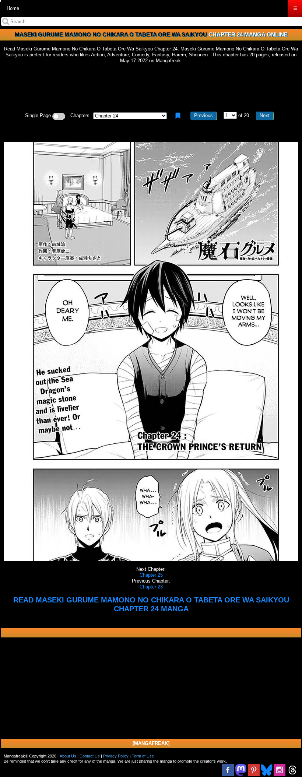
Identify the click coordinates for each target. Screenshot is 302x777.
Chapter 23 (151, 587)
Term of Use (143, 756)
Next (265, 115)
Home (13, 8)
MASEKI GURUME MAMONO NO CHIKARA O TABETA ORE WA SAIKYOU (111, 34)
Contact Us (90, 756)
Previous (203, 115)
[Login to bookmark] (177, 115)
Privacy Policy (116, 756)
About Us (68, 756)
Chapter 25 (151, 575)
